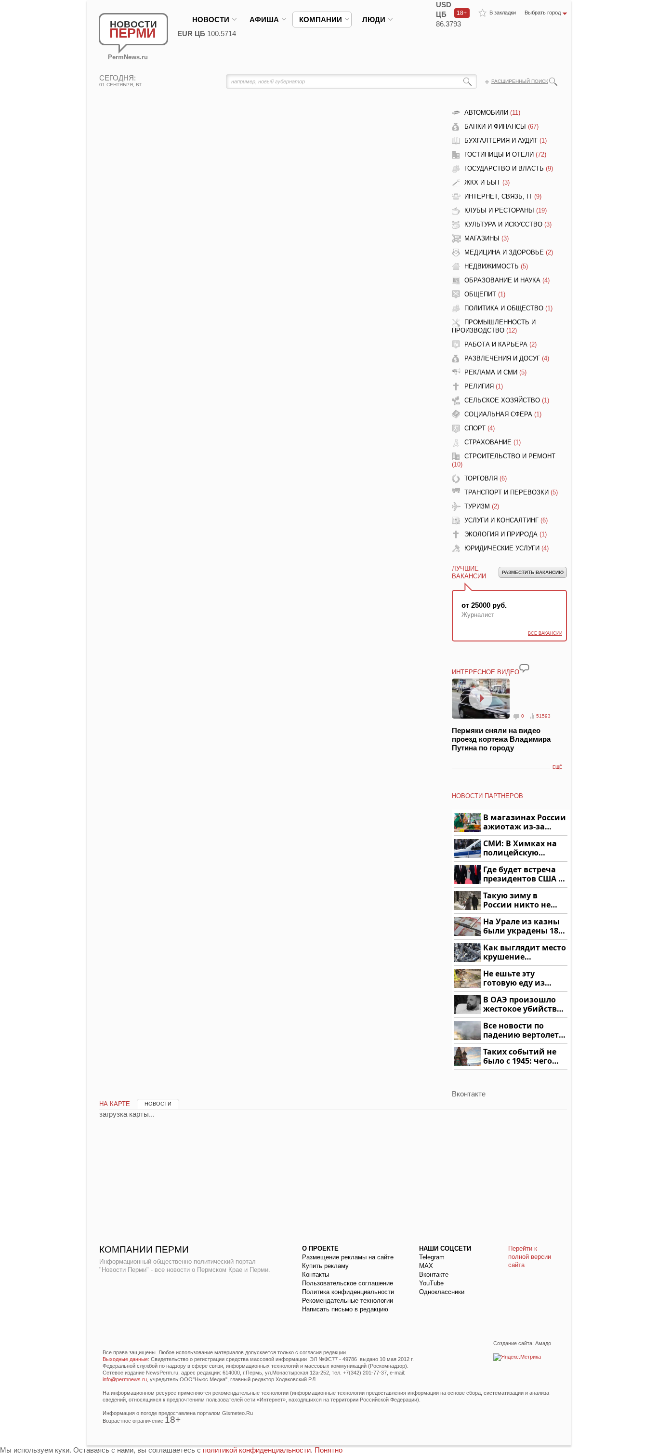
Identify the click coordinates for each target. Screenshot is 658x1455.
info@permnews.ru (125, 1379)
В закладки (502, 12)
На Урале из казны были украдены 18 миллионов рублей (522, 926)
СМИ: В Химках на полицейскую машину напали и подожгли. (520, 848)
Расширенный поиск (519, 81)
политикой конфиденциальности (257, 1450)
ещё (557, 767)
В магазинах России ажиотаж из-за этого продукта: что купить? (524, 822)
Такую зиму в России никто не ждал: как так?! (517, 900)
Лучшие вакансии (469, 572)
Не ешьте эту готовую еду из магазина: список (519, 978)
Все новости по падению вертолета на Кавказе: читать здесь (523, 1030)
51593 (543, 716)
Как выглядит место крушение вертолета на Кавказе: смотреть (524, 952)
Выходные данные (125, 1359)
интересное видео (485, 672)
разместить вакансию (533, 572)
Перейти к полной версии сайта (529, 1256)
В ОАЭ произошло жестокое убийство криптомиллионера (524, 1004)
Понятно (328, 1450)
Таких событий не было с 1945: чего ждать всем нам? (519, 1056)
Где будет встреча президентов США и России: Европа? (523, 874)
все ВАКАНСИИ (545, 633)
